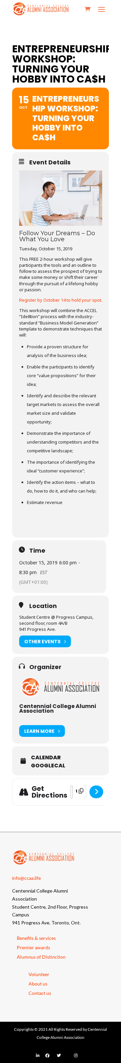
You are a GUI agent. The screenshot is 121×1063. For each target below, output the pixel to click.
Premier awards (33, 947)
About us (38, 983)
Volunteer (39, 974)
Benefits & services (36, 938)
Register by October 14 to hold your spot (60, 300)
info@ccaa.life (26, 878)
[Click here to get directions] (96, 792)
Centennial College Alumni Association (57, 708)
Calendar (46, 758)
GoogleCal (48, 766)
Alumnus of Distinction (41, 957)
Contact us (40, 993)
